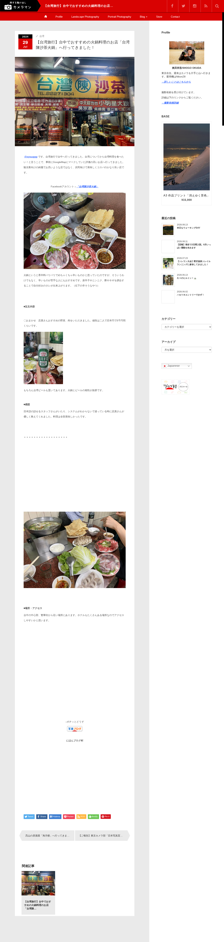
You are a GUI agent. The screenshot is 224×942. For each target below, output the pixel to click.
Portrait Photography (119, 16)
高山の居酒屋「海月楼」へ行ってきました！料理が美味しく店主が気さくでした (49, 835)
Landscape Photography (85, 16)
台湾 (41, 36)
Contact (175, 16)
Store (159, 16)
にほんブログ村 (74, 740)
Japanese (173, 365)
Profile (59, 16)
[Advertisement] (75, 478)
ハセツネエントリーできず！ (190, 295)
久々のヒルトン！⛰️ (186, 278)
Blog (143, 16)
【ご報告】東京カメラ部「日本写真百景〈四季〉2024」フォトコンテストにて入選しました (103, 835)
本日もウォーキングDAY (188, 228)
